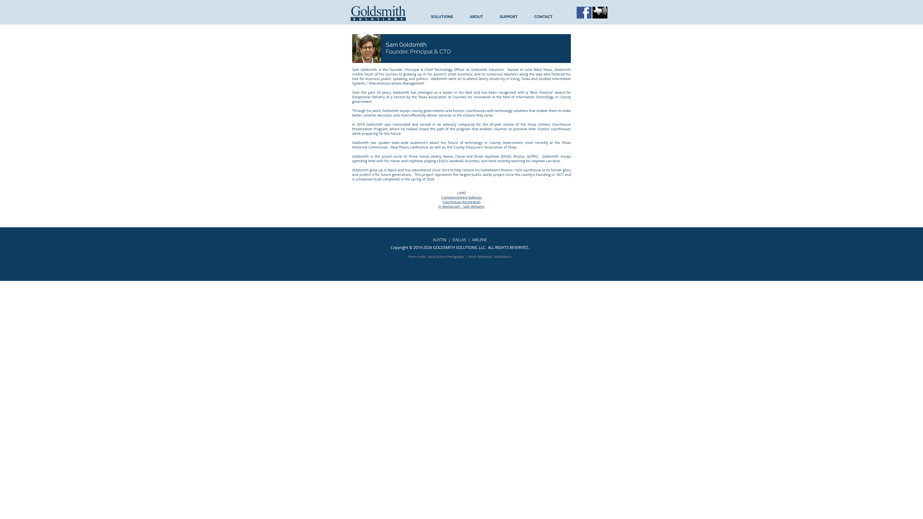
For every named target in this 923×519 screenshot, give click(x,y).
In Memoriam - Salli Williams (461, 206)
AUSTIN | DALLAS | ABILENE (460, 239)
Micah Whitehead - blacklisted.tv (489, 257)
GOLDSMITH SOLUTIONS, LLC (459, 247)
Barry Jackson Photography (446, 257)
